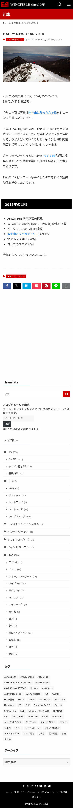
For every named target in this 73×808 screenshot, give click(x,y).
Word (45, 716)
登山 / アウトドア (20, 632)
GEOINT (56, 693)
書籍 (64, 733)
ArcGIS (16, 459)
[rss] (45, 785)
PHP (28, 705)
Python (58, 705)
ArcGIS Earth (10, 676)
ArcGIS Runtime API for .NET (17, 682)
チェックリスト (47, 722)
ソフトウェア (18, 509)
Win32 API (33, 716)
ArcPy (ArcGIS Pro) (13, 693)
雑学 (13, 646)
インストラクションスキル (25, 524)
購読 (7, 424)
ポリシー (36, 796)
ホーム (9, 792)
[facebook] (23, 785)
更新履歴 (53, 733)
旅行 (13, 625)
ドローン (64, 722)
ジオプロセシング (12, 722)
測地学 (7, 739)
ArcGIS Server (42, 682)
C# (46, 693)
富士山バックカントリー (22, 234)
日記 (13, 555)
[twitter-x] (28, 785)
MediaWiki (9, 705)
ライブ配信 (28, 733)
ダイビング (17, 583)
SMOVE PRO (10, 710)
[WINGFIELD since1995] (24, 4)
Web (14, 488)
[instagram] (32, 785)
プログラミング (20, 516)
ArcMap (34, 688)
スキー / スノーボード (23, 576)
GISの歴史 (9, 699)
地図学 (41, 733)
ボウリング (16, 590)
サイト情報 (62, 792)
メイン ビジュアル (15, 39)
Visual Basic (18, 716)
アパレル (15, 562)
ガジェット (17, 495)
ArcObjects (47, 688)
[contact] (49, 785)
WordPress (57, 716)
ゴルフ (15, 569)
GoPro (31, 699)
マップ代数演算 (51, 727)
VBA (6, 716)
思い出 (14, 611)
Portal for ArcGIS (42, 705)
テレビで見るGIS (20, 466)
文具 (13, 618)
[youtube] (40, 785)
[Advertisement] (36, 335)
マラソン (16, 597)
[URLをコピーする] (66, 286)
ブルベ (7, 727)
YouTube (49, 155)
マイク (18, 727)
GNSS (21, 699)
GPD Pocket (44, 699)
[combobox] (36, 394)
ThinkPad (57, 710)
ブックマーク (33, 792)
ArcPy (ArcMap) (33, 693)
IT (12, 481)
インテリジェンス (20, 531)
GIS (12, 452)
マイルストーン (33, 727)
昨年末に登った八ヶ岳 (42, 112)
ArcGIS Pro (43, 676)
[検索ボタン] (59, 4)
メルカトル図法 (11, 733)
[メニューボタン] (68, 4)
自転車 (15, 639)
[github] (36, 785)
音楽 (13, 653)
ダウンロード (48, 792)
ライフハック (18, 604)
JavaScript (60, 699)
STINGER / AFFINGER (39, 710)
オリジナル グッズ (21, 539)
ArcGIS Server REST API (15, 688)
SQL (22, 710)
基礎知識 (16, 473)
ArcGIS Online (27, 676)
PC (19, 705)
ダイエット (31, 722)
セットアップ (18, 502)
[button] (7, 286)
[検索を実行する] (66, 394)
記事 (16, 792)
